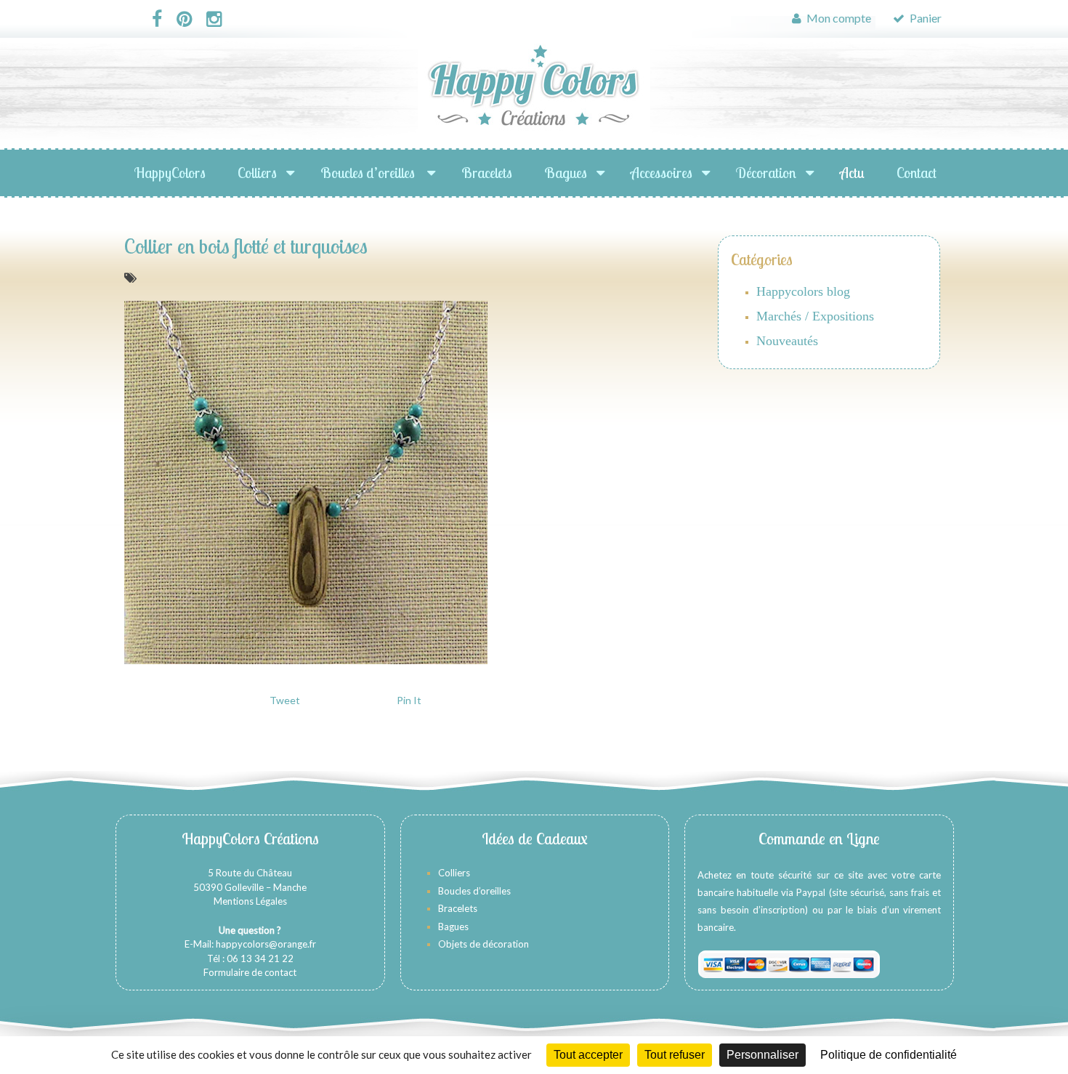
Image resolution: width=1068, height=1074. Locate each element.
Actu (852, 172)
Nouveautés (787, 341)
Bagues (565, 172)
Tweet (285, 700)
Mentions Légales (250, 901)
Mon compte (837, 18)
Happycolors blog (803, 291)
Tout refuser (674, 1055)
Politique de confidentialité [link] (888, 1055)
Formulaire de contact (249, 972)
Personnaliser (762, 1055)
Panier (924, 18)
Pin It (409, 700)
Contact (916, 172)
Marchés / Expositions (815, 316)
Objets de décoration (483, 944)
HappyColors (170, 172)
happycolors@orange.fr (266, 944)
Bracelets (486, 172)
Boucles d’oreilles (369, 172)
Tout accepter (588, 1055)
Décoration (766, 172)
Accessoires (661, 172)
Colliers (257, 172)
